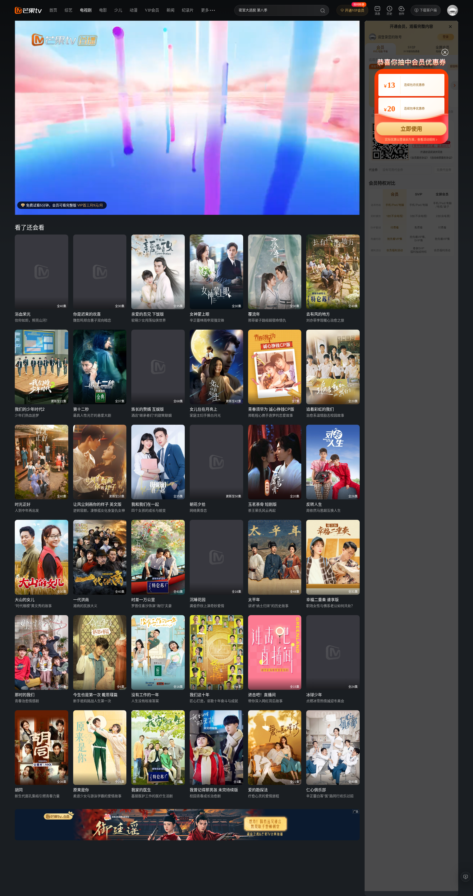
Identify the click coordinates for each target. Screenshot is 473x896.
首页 (53, 10)
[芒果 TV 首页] (28, 10)
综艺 (68, 10)
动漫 (133, 10)
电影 (103, 10)
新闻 (170, 10)
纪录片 (188, 10)
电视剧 (86, 10)
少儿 (118, 10)
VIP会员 (152, 10)
